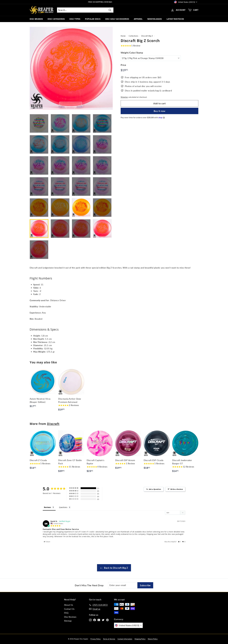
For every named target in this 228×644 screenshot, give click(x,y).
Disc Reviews (70, 617)
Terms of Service (109, 639)
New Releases (154, 19)
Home (123, 36)
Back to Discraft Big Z (115, 567)
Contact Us (69, 609)
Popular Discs (92, 19)
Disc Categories (56, 19)
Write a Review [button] (176, 489)
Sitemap (68, 621)
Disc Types (74, 19)
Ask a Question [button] (155, 489)
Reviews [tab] (47, 507)
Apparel (138, 19)
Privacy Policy (95, 639)
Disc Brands (36, 19)
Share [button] (48, 542)
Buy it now (159, 111)
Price (123, 65)
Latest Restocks (175, 19)
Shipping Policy (140, 639)
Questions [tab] (63, 507)
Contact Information (125, 639)
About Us (68, 605)
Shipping (124, 97)
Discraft (53, 424)
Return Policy (153, 639)
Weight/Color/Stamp (132, 52)
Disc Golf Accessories (117, 19)
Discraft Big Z (147, 36)
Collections (133, 36)
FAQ (66, 613)
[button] (179, 542)
